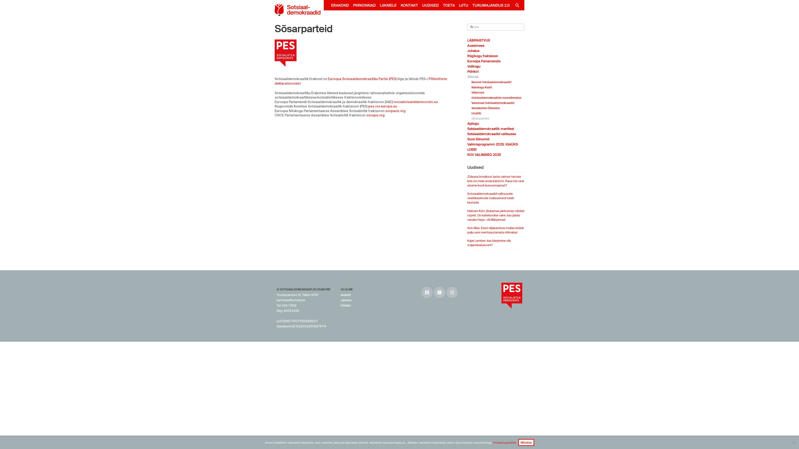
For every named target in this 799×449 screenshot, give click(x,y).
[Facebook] (427, 292)
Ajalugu (473, 123)
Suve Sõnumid (478, 139)
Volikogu (473, 66)
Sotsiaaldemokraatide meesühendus (496, 98)
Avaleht (346, 295)
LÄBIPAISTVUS (478, 40)
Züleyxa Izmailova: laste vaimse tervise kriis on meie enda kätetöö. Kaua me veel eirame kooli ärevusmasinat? (495, 181)
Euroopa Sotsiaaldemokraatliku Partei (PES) (362, 79)
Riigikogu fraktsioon (482, 56)
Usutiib (476, 113)
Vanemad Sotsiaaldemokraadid (492, 103)
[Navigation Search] (515, 5)
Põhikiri (473, 71)
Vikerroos (477, 92)
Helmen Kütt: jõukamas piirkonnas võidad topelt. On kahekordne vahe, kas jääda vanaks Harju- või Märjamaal (495, 215)
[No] (794, 442)
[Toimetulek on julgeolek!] (297, 10)
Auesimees (475, 45)
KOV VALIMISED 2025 (484, 155)
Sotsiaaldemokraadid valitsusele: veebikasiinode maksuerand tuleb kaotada (490, 198)
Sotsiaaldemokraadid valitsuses (491, 134)
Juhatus (473, 51)
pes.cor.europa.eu (382, 106)
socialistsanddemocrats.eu (416, 102)
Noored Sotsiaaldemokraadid (491, 82)
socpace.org (395, 111)
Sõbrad (473, 77)
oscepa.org (375, 115)
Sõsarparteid (304, 28)
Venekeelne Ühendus (485, 108)
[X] (439, 292)
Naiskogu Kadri (481, 87)
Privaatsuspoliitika (504, 442)
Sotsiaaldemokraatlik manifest (490, 129)
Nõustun (526, 442)
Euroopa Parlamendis (483, 61)
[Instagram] (452, 292)
